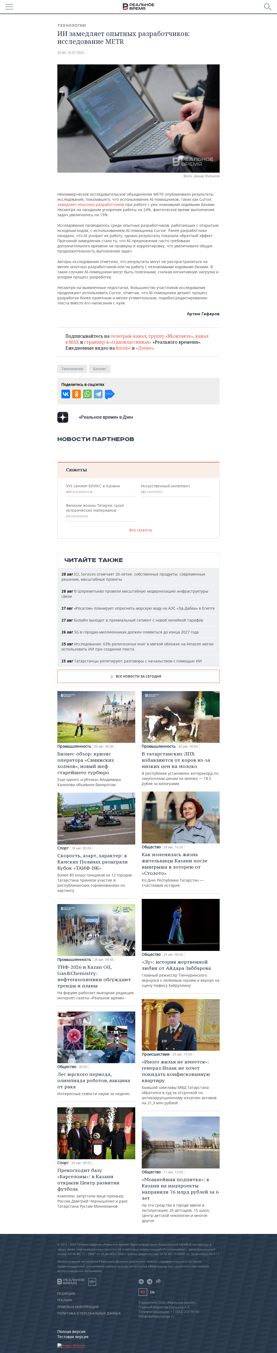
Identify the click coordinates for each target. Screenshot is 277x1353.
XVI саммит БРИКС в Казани (93, 489)
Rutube (123, 348)
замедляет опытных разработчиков (90, 204)
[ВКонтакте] (65, 394)
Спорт (63, 848)
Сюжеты (76, 470)
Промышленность (74, 746)
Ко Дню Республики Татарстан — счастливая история (174, 869)
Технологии (71, 25)
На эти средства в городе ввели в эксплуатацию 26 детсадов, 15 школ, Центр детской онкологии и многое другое (180, 1199)
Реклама (64, 1300)
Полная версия (71, 1331)
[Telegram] (98, 394)
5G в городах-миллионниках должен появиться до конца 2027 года (130, 632)
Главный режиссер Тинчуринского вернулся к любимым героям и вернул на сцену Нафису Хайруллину (180, 973)
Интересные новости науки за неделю (93, 1083)
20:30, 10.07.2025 (70, 52)
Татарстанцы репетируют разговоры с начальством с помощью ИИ (131, 661)
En (152, 1292)
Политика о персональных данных (89, 1313)
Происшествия (156, 1054)
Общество (66, 1067)
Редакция (66, 1294)
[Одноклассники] (76, 394)
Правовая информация (77, 1307)
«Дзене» (145, 348)
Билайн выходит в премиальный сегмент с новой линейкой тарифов (132, 620)
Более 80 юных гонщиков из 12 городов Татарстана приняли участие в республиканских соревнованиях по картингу (94, 872)
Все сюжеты (140, 530)
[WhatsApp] (87, 394)
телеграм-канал (128, 336)
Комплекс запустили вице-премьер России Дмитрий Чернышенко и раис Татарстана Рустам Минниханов (92, 1188)
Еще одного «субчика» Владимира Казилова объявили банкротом (89, 769)
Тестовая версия (72, 1336)
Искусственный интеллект (165, 489)
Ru (143, 1292)
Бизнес (99, 368)
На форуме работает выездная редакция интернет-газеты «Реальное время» (95, 982)
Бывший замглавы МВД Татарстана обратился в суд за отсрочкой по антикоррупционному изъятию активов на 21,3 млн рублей (179, 1082)
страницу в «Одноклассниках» (117, 342)
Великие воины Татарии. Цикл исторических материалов (95, 510)
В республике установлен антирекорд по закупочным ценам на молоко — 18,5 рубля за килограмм (180, 768)
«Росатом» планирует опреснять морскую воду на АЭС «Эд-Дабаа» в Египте (138, 608)
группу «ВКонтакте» (171, 336)
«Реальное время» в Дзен (106, 417)
